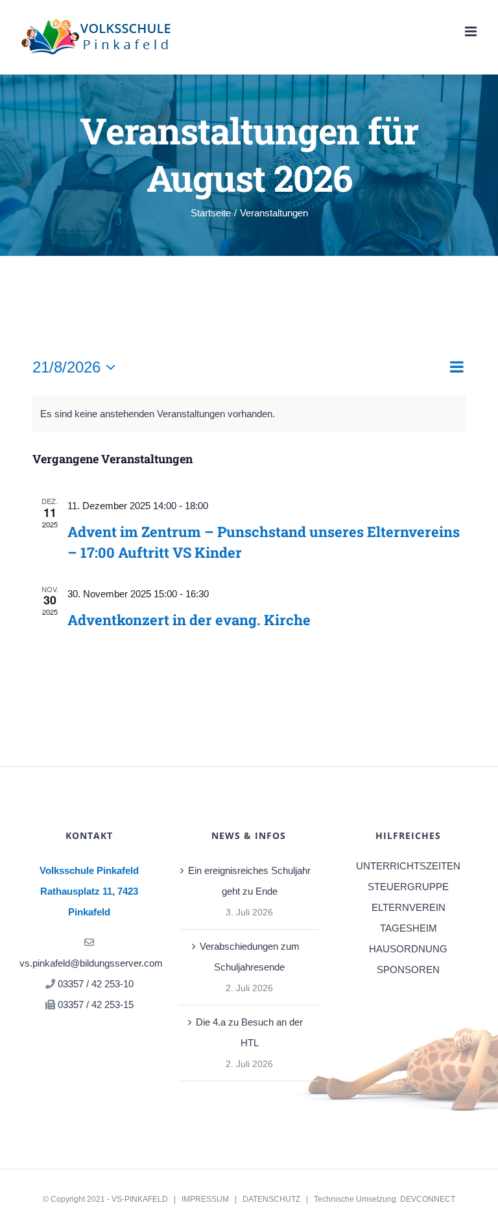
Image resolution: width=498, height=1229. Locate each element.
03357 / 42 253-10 (96, 983)
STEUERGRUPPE (408, 886)
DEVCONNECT (427, 1199)
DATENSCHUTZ (271, 1199)
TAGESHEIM (408, 928)
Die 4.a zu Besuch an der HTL (249, 1032)
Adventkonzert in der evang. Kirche (189, 619)
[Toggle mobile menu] (472, 31)
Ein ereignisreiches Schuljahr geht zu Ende (249, 881)
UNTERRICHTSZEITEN (408, 865)
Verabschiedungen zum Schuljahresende (250, 956)
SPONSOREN (408, 969)
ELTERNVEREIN (408, 907)
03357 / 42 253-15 (96, 1004)
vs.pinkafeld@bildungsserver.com (91, 963)
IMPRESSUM (205, 1199)
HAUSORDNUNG (408, 948)
